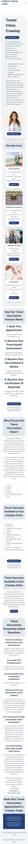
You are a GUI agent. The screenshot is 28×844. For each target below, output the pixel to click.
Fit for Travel (14, 788)
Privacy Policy (17, 832)
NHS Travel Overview (14, 793)
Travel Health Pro (14, 791)
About (4, 832)
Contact (9, 832)
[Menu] (25, 2)
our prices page (17, 712)
